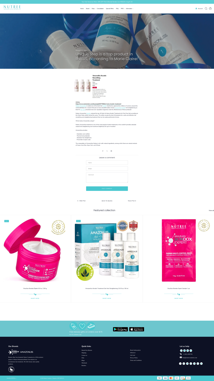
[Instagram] (191, 364)
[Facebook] (184, 364)
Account (200, 8)
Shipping (84, 352)
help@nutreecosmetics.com (190, 357)
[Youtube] (187, 364)
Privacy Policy (134, 357)
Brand (87, 8)
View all (211, 210)
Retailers (84, 365)
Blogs (83, 360)
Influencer (133, 352)
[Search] (206, 8)
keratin (104, 106)
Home (82, 8)
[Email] (191, 351)
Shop (93, 8)
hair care (82, 109)
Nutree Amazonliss (81, 106)
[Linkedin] (201, 364)
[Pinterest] (194, 364)
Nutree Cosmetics (48, 378)
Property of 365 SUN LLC (58, 378)
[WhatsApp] (181, 351)
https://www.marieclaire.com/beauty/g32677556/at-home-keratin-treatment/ (98, 104)
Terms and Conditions (136, 360)
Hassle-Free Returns (87, 350)
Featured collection (104, 210)
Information (129, 8)
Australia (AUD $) (11, 378)
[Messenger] (184, 351)
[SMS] (187, 351)
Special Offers (110, 8)
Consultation (100, 8)
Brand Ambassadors (135, 350)
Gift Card (132, 355)
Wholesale (84, 363)
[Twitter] (180, 364)
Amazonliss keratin (120, 108)
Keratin (88, 113)
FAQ (117, 8)
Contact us (84, 355)
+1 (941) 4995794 (187, 354)
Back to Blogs (107, 201)
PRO (122, 8)
